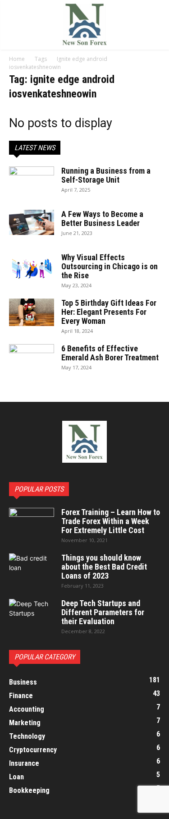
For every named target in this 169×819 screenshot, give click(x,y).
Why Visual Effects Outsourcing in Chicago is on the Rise (109, 266)
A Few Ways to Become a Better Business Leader (102, 218)
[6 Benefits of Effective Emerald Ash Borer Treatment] (31, 359)
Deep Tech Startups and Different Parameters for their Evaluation (102, 612)
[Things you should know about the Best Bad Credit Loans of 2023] (31, 569)
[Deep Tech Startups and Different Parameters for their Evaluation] (31, 614)
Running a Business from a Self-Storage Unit (106, 175)
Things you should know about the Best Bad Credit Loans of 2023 (104, 566)
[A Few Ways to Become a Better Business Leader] (31, 222)
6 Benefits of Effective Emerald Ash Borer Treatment (110, 353)
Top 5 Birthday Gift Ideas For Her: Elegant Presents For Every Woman (108, 312)
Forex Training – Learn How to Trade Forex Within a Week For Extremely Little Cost (110, 521)
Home (17, 59)
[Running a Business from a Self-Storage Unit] (31, 182)
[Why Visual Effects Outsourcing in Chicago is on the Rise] (31, 268)
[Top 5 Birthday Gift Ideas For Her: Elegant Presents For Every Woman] (31, 312)
